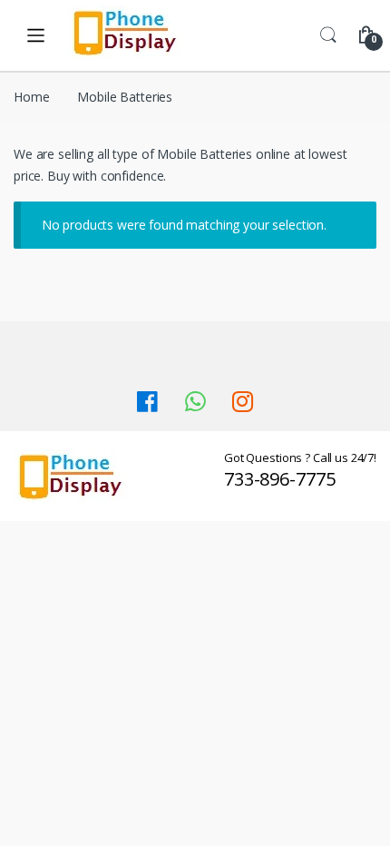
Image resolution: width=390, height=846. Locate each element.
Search (328, 35)
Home (31, 96)
